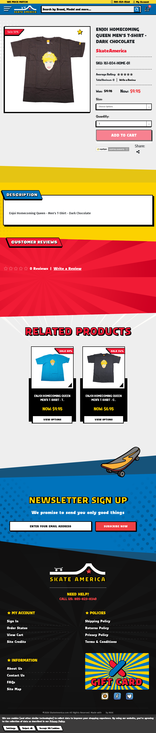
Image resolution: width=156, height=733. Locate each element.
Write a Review (68, 268)
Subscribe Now (116, 526)
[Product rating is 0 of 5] (125, 74)
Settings (10, 728)
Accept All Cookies (49, 728)
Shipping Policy (97, 621)
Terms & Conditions (101, 641)
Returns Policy (97, 628)
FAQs (11, 682)
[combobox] (91, 9)
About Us (14, 668)
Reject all (27, 728)
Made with (96, 712)
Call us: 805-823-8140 (78, 598)
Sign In (12, 621)
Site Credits (16, 641)
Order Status (17, 628)
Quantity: (102, 116)
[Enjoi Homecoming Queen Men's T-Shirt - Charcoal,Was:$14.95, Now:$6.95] (103, 367)
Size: (99, 99)
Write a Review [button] (127, 79)
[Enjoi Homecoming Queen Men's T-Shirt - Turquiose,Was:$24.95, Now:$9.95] (52, 367)
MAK (111, 712)
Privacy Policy (96, 634)
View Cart (15, 634)
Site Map (14, 689)
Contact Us (16, 675)
